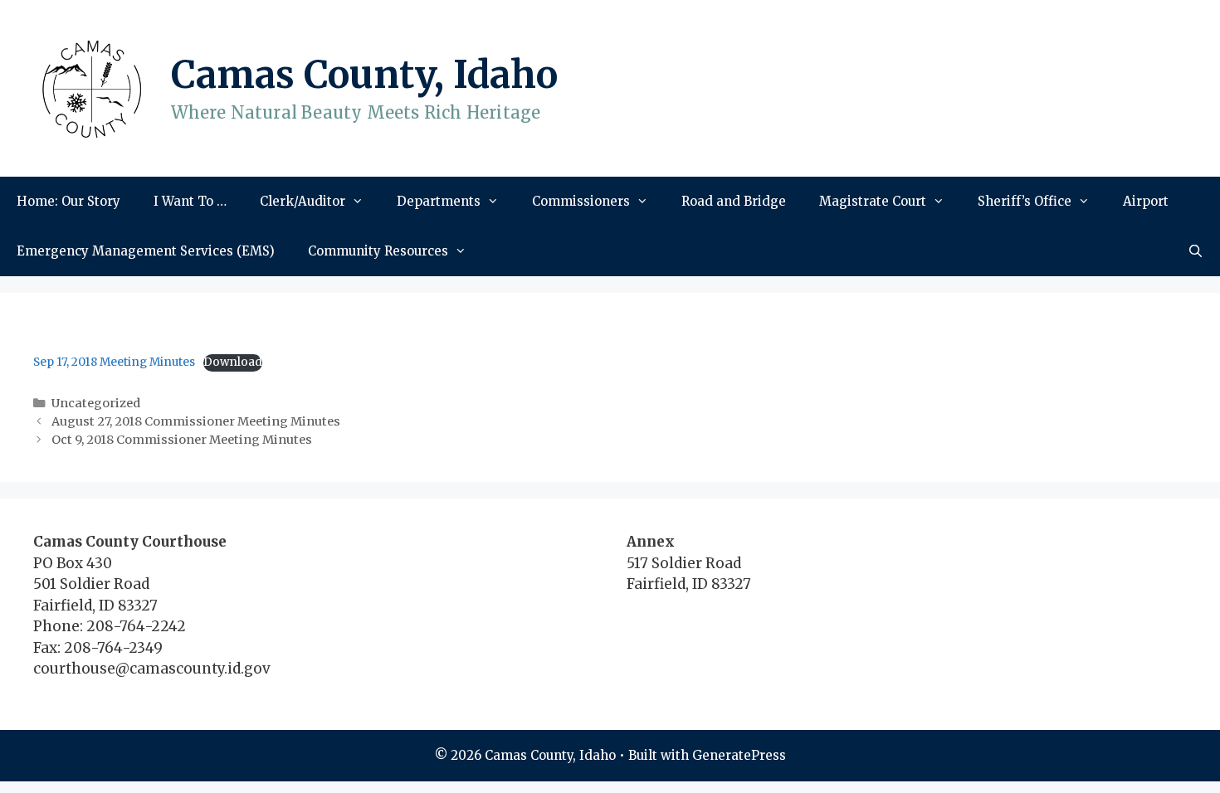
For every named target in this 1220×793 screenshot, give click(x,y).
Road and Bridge (733, 201)
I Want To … (190, 201)
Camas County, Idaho (364, 74)
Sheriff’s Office (1024, 201)
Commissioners (581, 201)
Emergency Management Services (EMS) (146, 251)
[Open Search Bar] (1195, 251)
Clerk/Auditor (302, 201)
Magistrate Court (872, 201)
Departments (439, 201)
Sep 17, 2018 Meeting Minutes (114, 362)
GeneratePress (739, 755)
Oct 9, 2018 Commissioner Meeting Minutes (181, 439)
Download (232, 362)
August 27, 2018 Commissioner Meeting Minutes (195, 421)
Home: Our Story (68, 201)
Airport (1146, 201)
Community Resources (378, 251)
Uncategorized (95, 403)
